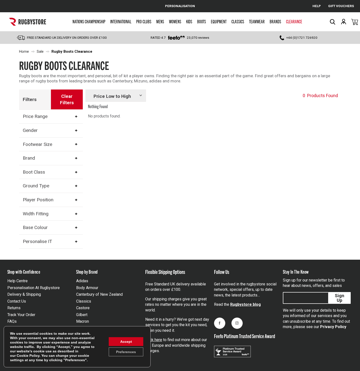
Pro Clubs (143, 21)
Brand (29, 158)
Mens (160, 21)
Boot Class (34, 172)
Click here (153, 339)
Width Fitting (35, 214)
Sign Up (339, 298)
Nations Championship (88, 21)
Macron (82, 321)
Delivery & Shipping (24, 294)
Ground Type (36, 186)
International (120, 21)
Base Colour (35, 227)
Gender (30, 130)
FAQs (12, 321)
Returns (14, 308)
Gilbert (81, 314)
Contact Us (16, 301)
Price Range (35, 116)
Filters (29, 99)
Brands (275, 21)
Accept (126, 342)
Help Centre (17, 281)
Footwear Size (37, 144)
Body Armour (87, 287)
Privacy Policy (333, 326)
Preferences (126, 352)
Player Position (38, 200)
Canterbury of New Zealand (99, 294)
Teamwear (257, 21)
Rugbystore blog (245, 304)
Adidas (82, 281)
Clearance (294, 21)
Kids (189, 21)
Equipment (219, 21)
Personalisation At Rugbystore (33, 287)
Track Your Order (21, 314)
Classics (237, 21)
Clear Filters (67, 99)
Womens (175, 21)
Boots (201, 21)
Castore (83, 308)
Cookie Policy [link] (28, 356)
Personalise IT (37, 241)
